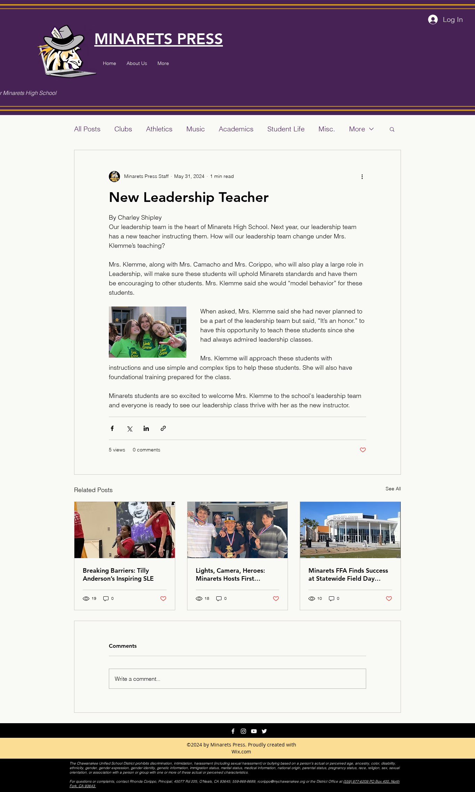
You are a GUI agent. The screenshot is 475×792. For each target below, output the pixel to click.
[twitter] (264, 731)
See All (393, 488)
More (357, 128)
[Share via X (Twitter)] (129, 428)
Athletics (159, 128)
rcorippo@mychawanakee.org (281, 781)
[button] (392, 129)
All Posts (87, 128)
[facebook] (233, 731)
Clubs (123, 128)
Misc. (327, 128)
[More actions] (362, 176)
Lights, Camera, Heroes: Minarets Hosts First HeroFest (230, 574)
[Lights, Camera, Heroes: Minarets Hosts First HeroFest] (237, 530)
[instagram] (243, 731)
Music (195, 128)
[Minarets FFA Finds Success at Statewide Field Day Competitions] (350, 530)
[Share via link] (163, 428)
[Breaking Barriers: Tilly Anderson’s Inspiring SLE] (124, 530)
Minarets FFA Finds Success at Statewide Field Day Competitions (348, 574)
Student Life (286, 128)
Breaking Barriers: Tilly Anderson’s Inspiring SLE (118, 574)
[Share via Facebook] (112, 428)
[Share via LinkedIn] (146, 428)
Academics (236, 128)
